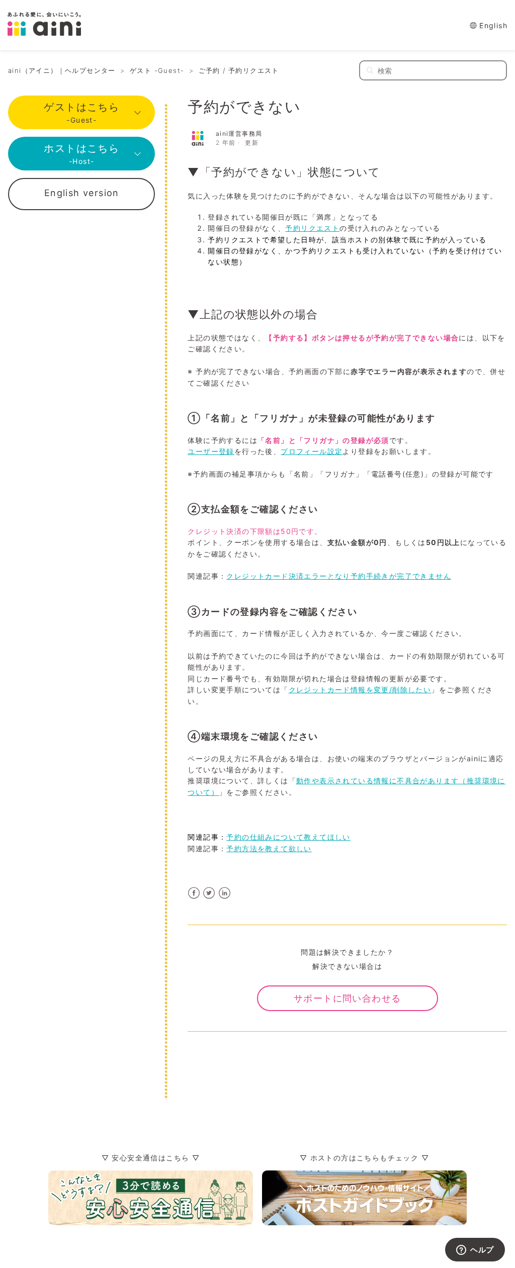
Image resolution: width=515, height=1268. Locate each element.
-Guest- (81, 112)
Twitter (209, 893)
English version (81, 193)
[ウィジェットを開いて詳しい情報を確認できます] (475, 1250)
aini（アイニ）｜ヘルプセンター (62, 70)
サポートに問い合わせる (347, 998)
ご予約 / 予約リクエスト (239, 70)
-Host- (81, 153)
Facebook (194, 893)
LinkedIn (224, 893)
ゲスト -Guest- (157, 70)
